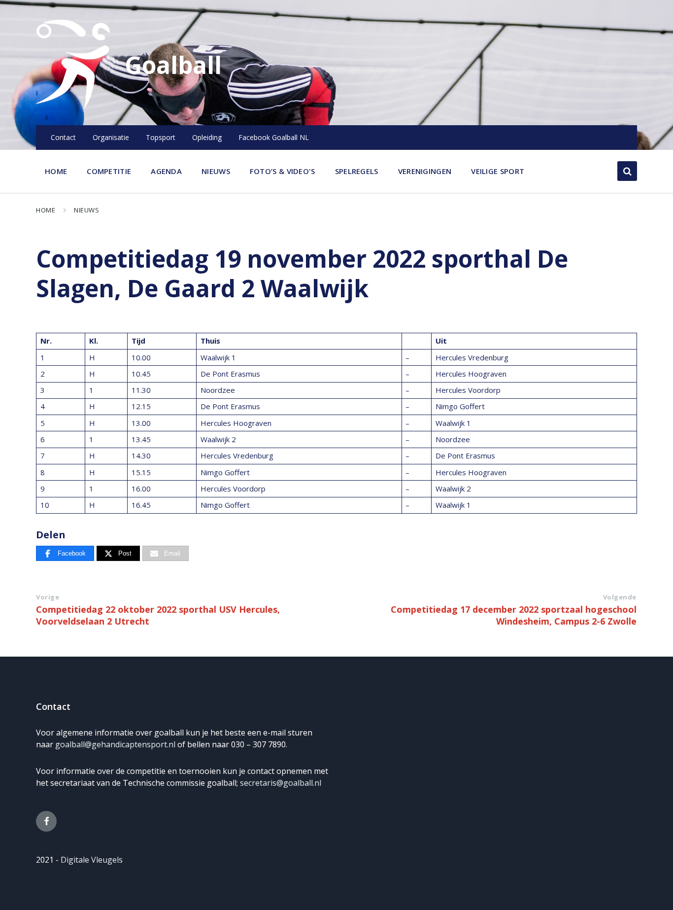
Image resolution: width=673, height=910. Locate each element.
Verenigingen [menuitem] (425, 171)
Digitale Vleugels (92, 859)
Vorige (47, 597)
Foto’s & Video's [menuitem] (282, 171)
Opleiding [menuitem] (207, 137)
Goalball (173, 65)
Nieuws (86, 210)
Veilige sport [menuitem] (497, 171)
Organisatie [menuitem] (111, 137)
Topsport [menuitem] (160, 137)
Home (45, 210)
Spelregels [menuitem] (356, 171)
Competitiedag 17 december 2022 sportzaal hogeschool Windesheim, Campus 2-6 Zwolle (514, 615)
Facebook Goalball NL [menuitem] (273, 137)
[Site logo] (73, 105)
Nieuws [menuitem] (216, 171)
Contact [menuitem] (63, 137)
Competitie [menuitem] (109, 171)
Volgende (620, 597)
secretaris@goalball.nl (280, 782)
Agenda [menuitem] (166, 171)
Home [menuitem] (56, 171)
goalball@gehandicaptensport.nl (115, 744)
